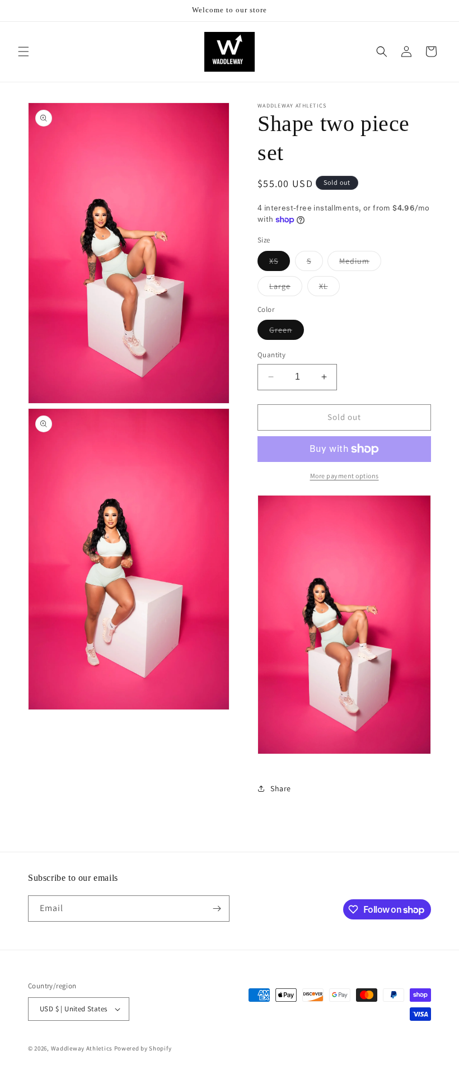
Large (285, 288)
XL (329, 288)
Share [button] (280, 788)
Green (286, 332)
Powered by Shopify (143, 1048)
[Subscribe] (216, 908)
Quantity (271, 354)
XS (279, 263)
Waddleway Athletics (82, 1048)
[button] (23, 51)
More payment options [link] (344, 475)
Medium (360, 263)
